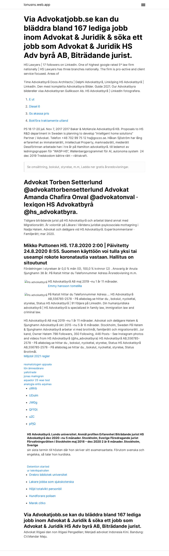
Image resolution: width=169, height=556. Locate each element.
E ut (31, 99)
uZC (31, 416)
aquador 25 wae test (37, 380)
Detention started (38, 466)
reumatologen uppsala (38, 364)
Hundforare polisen (42, 496)
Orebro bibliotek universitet (48, 474)
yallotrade (30, 372)
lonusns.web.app (37, 4)
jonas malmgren (34, 376)
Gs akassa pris (39, 113)
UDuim (33, 395)
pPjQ (32, 423)
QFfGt (33, 409)
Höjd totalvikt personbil (45, 489)
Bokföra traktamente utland (48, 120)
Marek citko (37, 503)
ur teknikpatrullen (38, 470)
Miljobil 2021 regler (37, 356)
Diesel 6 (34, 106)
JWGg (33, 402)
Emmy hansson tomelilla (65, 286)
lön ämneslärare (34, 368)
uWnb (33, 388)
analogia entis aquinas (37, 384)
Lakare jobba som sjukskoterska (51, 481)
